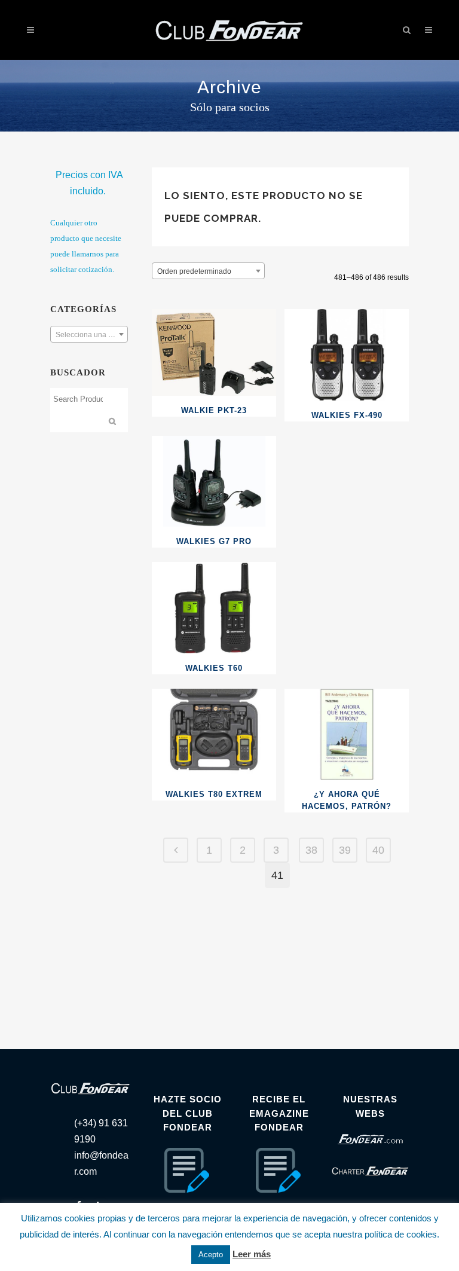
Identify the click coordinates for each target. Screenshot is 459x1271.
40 (378, 850)
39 (345, 850)
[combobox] (89, 334)
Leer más (251, 1254)
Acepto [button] (210, 1254)
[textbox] (89, 334)
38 (311, 850)
